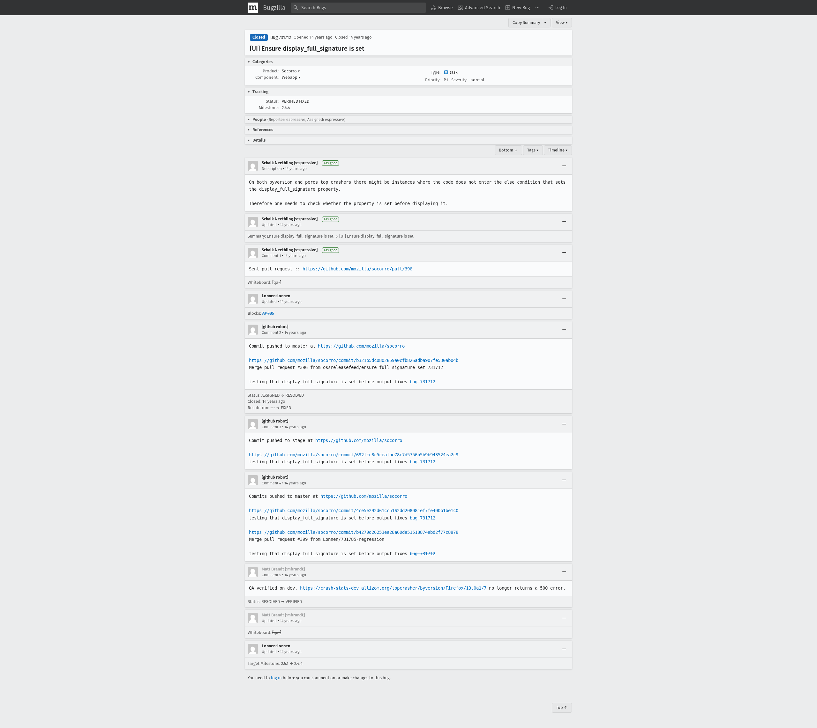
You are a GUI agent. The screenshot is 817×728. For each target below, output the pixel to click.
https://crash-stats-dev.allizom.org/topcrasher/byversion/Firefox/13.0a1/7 (393, 588)
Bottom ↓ (508, 150)
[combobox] (358, 8)
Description (272, 168)
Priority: (432, 79)
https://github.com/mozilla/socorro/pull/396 (357, 268)
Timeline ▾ (558, 150)
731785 (268, 313)
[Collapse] (564, 166)
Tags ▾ (533, 150)
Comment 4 (271, 483)
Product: (271, 71)
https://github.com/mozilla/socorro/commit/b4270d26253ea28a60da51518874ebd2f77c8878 (353, 532)
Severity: (459, 79)
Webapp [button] (291, 77)
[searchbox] (358, 8)
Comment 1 (271, 256)
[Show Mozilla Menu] (253, 8)
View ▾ (562, 22)
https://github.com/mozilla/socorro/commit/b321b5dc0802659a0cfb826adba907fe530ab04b (353, 360)
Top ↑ (562, 707)
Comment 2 (271, 332)
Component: (267, 77)
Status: (272, 101)
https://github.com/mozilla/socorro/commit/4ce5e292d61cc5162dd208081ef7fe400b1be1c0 (353, 510)
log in (276, 677)
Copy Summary (526, 22)
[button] (557, 8)
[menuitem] (442, 8)
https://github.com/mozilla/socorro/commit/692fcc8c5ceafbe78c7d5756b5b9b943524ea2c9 (353, 454)
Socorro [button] (291, 71)
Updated (269, 225)
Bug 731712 (280, 37)
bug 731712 (422, 381)
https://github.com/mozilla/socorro (361, 346)
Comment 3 (271, 427)
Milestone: (269, 107)
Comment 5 (271, 575)
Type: (435, 72)
